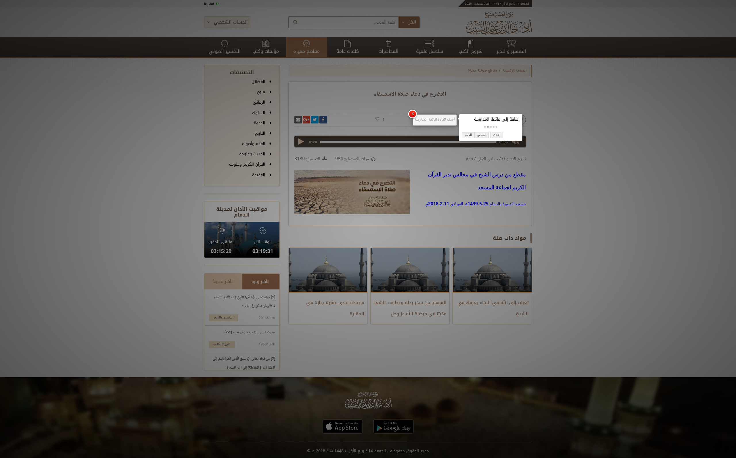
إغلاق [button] (496, 134)
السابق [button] (481, 134)
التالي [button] (468, 134)
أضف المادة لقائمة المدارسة (434, 119)
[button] (496, 127)
